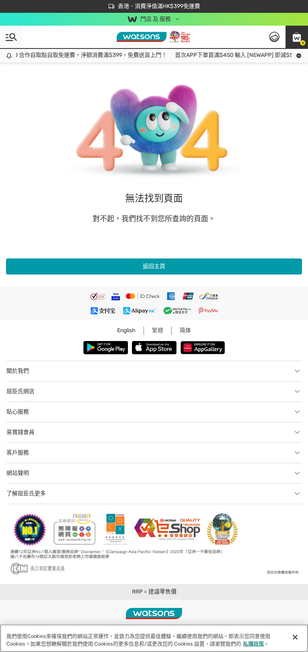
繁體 (157, 330)
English (126, 330)
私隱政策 (253, 644)
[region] (154, 638)
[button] (297, 37)
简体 (185, 330)
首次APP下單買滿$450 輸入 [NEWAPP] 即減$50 (232, 55)
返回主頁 (154, 266)
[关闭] (295, 637)
